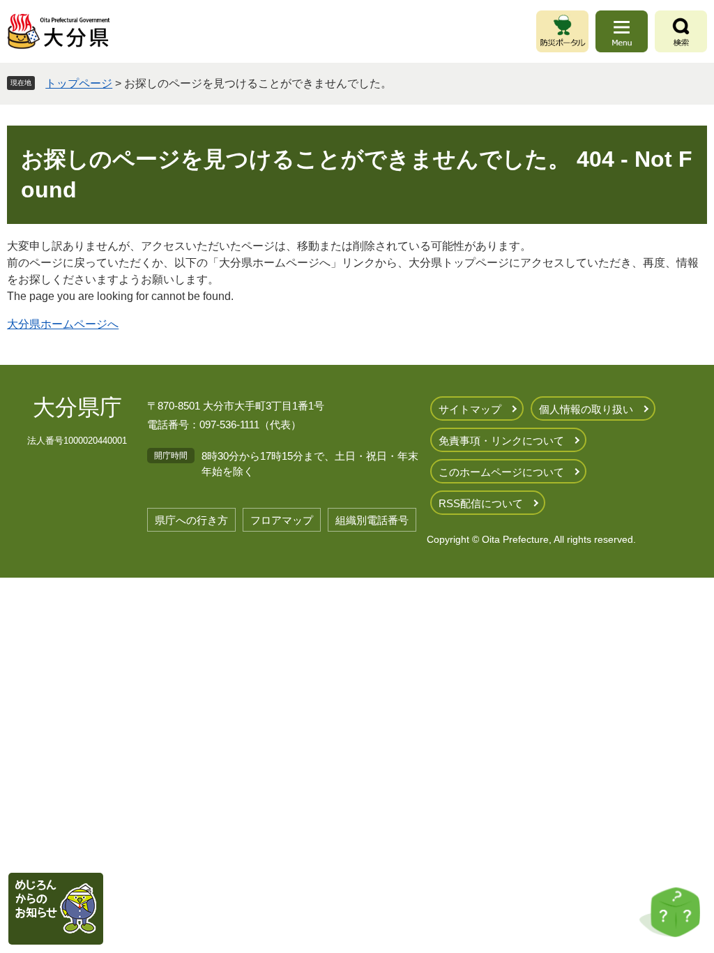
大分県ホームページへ (63, 324)
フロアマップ (281, 520)
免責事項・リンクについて (501, 441)
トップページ (78, 83)
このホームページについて (501, 472)
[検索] (681, 31)
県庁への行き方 (191, 520)
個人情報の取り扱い (586, 409)
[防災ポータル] (562, 31)
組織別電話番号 (372, 520)
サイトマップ (470, 409)
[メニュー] (621, 31)
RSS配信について (481, 503)
